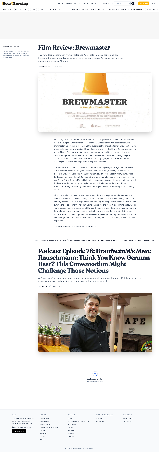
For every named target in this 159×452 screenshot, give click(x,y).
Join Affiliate (100, 421)
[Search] (132, 3)
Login (154, 3)
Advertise (99, 418)
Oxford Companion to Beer (49, 427)
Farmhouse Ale (55, 9)
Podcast (77, 3)
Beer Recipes (44, 418)
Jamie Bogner (45, 66)
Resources (94, 3)
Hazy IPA (75, 9)
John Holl (43, 286)
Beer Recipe (7, 9)
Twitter (70, 427)
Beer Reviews (44, 421)
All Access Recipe (88, 9)
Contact (70, 418)
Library (42, 437)
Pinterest (71, 437)
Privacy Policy (128, 418)
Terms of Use (127, 421)
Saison (123, 9)
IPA (26, 9)
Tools (84, 3)
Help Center (72, 424)
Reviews (69, 3)
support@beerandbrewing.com (78, 421)
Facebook (71, 433)
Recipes (61, 3)
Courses (42, 430)
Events (105, 3)
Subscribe (144, 3)
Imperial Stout (151, 9)
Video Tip (43, 9)
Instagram (71, 430)
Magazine (43, 433)
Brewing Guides (45, 424)
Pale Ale (101, 9)
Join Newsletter (19, 431)
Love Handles (112, 9)
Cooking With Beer (136, 9)
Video (33, 9)
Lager (66, 9)
